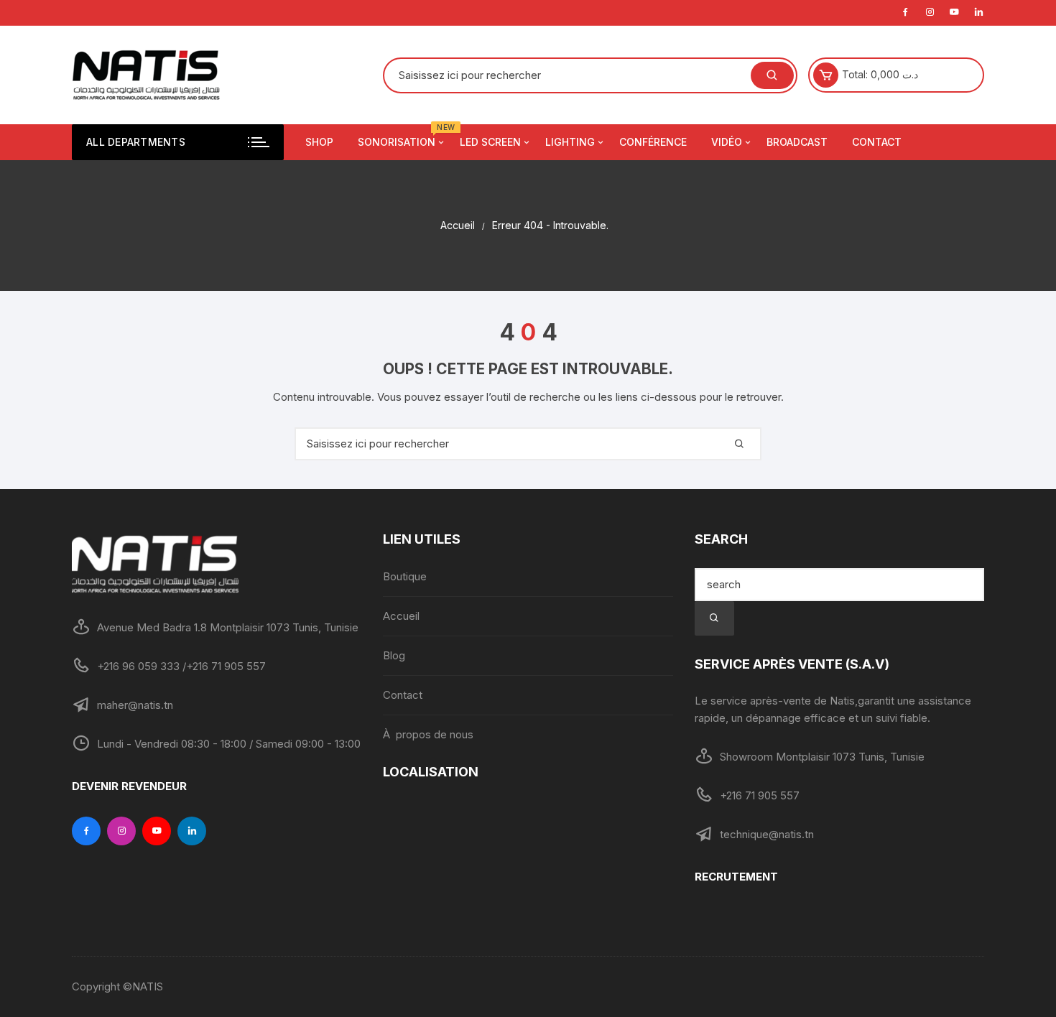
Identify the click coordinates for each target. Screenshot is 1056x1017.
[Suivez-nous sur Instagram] (121, 831)
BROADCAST (797, 142)
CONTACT (877, 142)
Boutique (405, 576)
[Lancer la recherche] (714, 618)
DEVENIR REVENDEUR (129, 786)
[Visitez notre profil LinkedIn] (191, 831)
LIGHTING (570, 142)
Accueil (401, 616)
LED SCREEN (490, 142)
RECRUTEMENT (736, 876)
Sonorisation (402, 136)
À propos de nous (428, 734)
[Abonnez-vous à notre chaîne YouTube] (156, 831)
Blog (394, 655)
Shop (319, 142)
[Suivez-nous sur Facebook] (86, 831)
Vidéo (726, 142)
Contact (402, 695)
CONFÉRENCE (653, 142)
